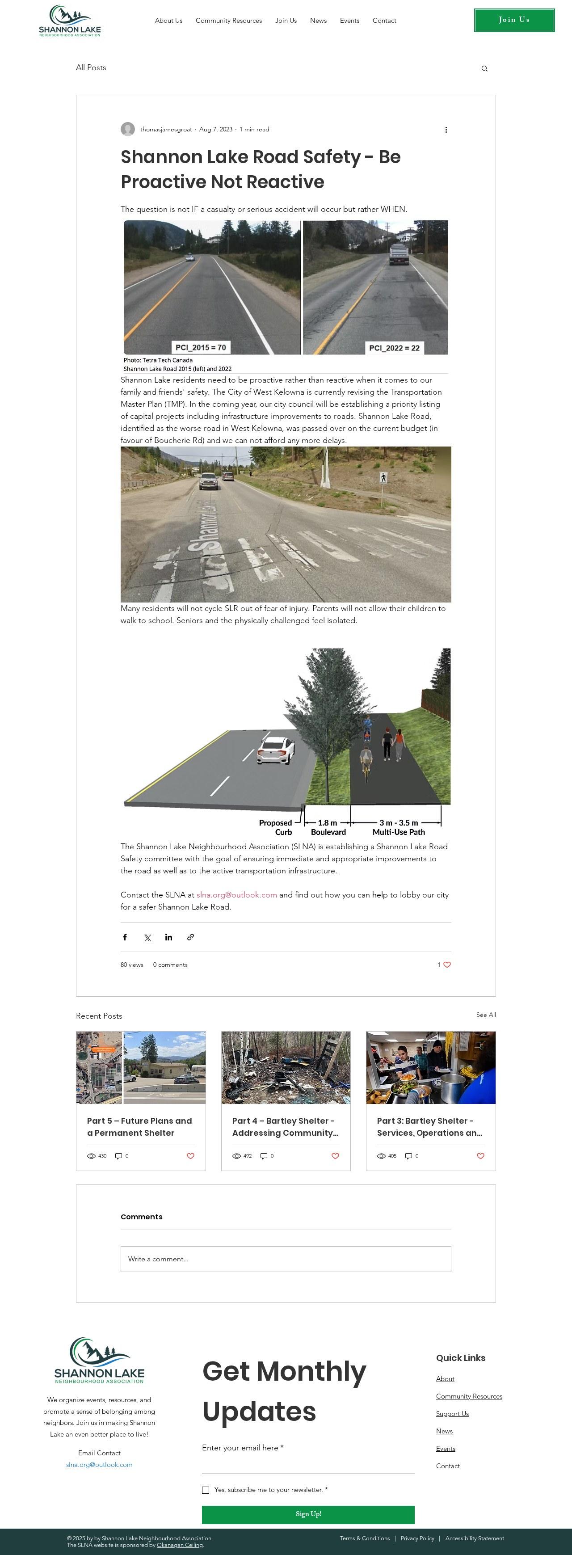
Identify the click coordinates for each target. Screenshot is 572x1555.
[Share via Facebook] (125, 937)
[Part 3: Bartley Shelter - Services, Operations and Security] (431, 1068)
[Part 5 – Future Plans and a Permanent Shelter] (141, 1068)
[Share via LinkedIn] (168, 937)
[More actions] (446, 129)
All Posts (91, 67)
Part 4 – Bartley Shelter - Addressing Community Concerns (283, 1127)
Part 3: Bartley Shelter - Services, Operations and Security (430, 1127)
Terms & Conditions (365, 1538)
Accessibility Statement (475, 1538)
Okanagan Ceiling (180, 1545)
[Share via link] (190, 937)
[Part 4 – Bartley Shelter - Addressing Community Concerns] (286, 1068)
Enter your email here (243, 1448)
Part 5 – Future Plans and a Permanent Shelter (139, 1126)
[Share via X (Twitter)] (147, 937)
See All (486, 1015)
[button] (484, 68)
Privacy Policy (417, 1538)
